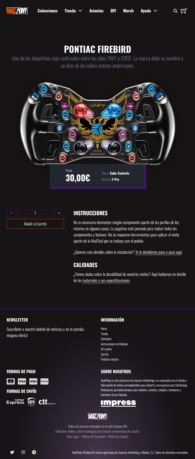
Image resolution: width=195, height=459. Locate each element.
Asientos (96, 11)
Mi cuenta (106, 349)
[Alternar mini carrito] (184, 11)
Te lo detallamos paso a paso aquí (158, 252)
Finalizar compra (109, 359)
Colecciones (48, 11)
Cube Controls (119, 173)
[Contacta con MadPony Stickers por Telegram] (34, 452)
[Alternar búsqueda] (175, 11)
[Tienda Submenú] (80, 11)
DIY (113, 11)
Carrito (104, 354)
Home (104, 328)
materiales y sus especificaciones (106, 280)
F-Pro (115, 179)
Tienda (70, 11)
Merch (128, 11)
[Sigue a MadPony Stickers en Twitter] (12, 452)
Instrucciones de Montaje (114, 344)
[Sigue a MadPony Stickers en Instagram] (23, 452)
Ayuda (146, 11)
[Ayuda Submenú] (155, 11)
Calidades (106, 338)
